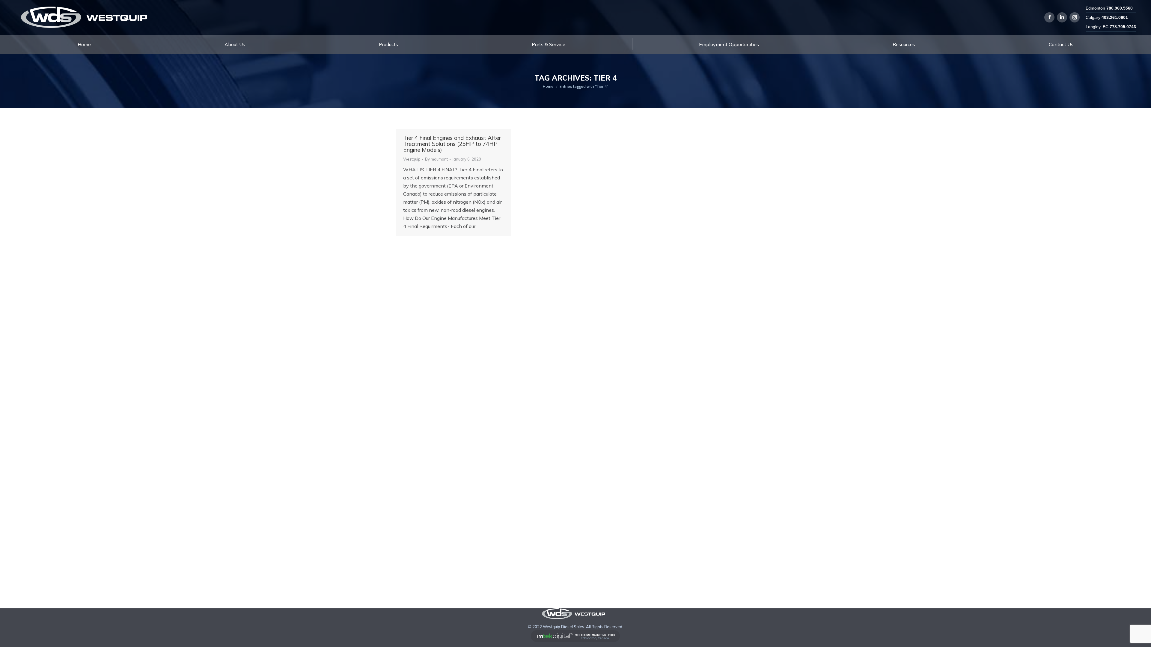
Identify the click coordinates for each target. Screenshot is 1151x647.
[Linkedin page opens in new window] (1062, 17)
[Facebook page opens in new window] (1049, 17)
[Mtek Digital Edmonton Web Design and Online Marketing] (575, 640)
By (436, 159)
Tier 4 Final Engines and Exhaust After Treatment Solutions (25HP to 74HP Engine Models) (452, 143)
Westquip (412, 159)
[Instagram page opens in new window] (1074, 17)
